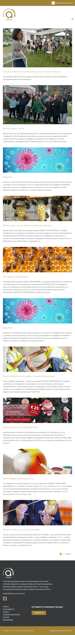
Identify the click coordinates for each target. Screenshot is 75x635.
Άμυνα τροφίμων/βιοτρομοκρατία (18, 478)
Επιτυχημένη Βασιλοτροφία (15, 276)
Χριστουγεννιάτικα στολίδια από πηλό (20, 427)
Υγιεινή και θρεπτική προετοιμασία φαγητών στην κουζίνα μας (32, 71)
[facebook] (53, 3)
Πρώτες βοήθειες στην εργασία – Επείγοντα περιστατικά (29, 376)
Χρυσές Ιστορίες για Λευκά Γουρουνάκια (21, 529)
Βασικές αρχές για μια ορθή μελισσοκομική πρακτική (27, 225)
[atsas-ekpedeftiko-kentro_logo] (9, 9)
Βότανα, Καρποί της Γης (14, 128)
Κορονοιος (7, 177)
